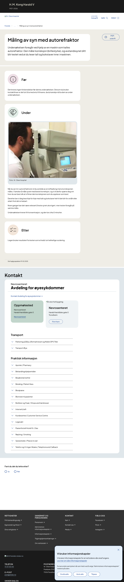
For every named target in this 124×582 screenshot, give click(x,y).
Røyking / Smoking (23, 434)
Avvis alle (80, 574)
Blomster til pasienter (24, 397)
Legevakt (19, 422)
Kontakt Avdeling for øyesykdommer (26, 296)
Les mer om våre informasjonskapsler (72, 561)
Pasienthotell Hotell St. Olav (27, 428)
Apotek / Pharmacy (23, 365)
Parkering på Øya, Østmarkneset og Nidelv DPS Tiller (37, 342)
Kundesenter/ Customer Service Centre (32, 415)
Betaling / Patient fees (24, 384)
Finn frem (56, 322)
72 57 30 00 (9, 567)
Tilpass (94, 574)
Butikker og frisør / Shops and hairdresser (32, 403)
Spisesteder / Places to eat (27, 441)
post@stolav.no (10, 575)
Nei (18, 471)
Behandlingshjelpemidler (26, 371)
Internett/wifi (21, 409)
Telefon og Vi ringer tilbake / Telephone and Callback (37, 447)
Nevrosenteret (20, 317)
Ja (8, 471)
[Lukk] (118, 549)
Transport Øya (21, 348)
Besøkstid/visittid (23, 378)
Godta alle (64, 574)
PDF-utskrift (113, 37)
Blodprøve (20, 390)
